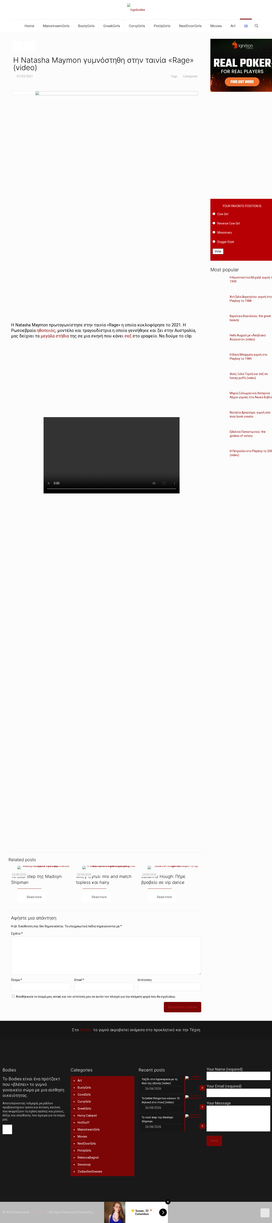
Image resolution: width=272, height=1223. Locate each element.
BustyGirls (84, 1087)
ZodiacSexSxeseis (90, 1171)
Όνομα (16, 980)
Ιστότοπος (145, 980)
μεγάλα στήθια (55, 335)
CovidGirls (84, 1094)
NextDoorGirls (87, 1143)
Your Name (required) (225, 1069)
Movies (82, 1136)
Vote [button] (218, 251)
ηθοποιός (46, 330)
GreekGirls (84, 1108)
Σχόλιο (17, 933)
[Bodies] (136, 9)
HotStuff (83, 1122)
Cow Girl (222, 214)
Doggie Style (225, 242)
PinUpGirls (84, 1150)
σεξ (128, 335)
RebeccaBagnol (88, 1157)
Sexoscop (84, 1164)
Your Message (219, 1103)
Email (79, 980)
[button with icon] (7, 1129)
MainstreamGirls (89, 1129)
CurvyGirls (84, 1101)
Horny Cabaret (87, 1115)
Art (80, 1080)
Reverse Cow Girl (228, 223)
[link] (106, 250)
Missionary (224, 232)
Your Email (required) (224, 1086)
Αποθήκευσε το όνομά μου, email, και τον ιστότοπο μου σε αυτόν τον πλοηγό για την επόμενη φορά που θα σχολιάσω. (96, 996)
